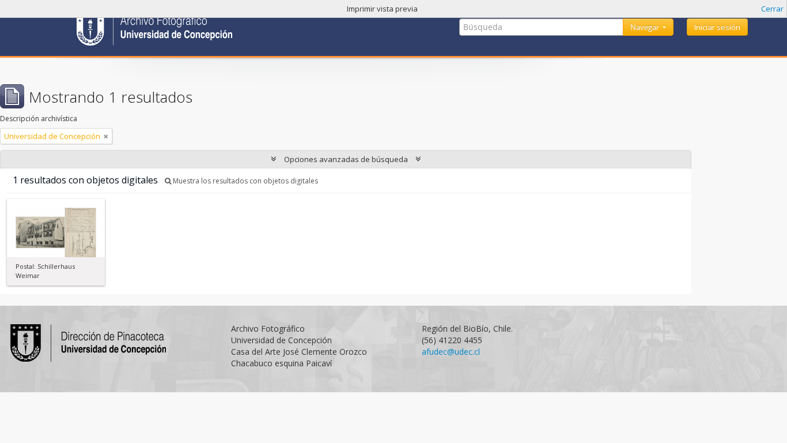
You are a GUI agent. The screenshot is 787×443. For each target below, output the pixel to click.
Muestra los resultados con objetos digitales (244, 181)
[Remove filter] (106, 136)
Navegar (645, 27)
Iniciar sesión (717, 27)
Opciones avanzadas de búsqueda (346, 159)
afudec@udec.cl (451, 351)
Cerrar (772, 8)
